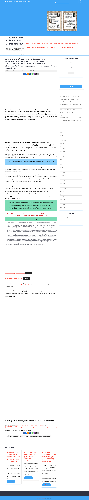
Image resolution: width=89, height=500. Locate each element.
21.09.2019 (9, 70)
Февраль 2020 (63, 188)
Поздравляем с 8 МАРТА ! (66, 115)
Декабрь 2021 (63, 146)
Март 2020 (62, 186)
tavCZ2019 (17, 70)
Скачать (29, 273)
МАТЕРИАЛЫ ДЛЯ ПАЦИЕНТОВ (53, 47)
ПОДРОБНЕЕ (11, 481)
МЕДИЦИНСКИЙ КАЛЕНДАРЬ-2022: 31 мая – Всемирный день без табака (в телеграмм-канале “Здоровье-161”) (70, 99)
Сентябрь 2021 (63, 154)
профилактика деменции (35, 436)
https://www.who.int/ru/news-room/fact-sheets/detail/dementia (30, 425)
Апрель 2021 (63, 167)
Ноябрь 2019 (63, 196)
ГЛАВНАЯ (28, 43)
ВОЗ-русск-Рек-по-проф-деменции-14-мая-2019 (15, 273)
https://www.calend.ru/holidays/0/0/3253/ (37, 429)
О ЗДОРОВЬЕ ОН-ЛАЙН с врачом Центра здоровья (14, 40)
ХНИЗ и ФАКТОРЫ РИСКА (47, 43)
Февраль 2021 (63, 170)
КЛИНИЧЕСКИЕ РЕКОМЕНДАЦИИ (72, 43)
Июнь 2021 (62, 162)
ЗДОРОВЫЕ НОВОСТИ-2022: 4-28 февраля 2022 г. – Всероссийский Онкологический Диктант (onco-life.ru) (49, 458)
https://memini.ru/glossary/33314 (13, 426)
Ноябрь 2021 (63, 148)
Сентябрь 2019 (63, 202)
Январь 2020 (63, 191)
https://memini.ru (26, 284)
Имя (71, 62)
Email (71, 67)
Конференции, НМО (41, 47)
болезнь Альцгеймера (13, 436)
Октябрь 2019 (63, 199)
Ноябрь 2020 (63, 178)
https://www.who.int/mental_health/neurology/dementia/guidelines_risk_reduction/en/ (25, 427)
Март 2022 (62, 138)
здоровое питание (24, 436)
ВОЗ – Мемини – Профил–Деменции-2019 (13, 278)
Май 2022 (62, 132)
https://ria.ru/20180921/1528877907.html (17, 429)
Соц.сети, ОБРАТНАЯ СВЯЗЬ (67, 47)
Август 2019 (62, 204)
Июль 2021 (62, 159)
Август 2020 (62, 183)
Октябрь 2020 (63, 180)
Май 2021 (62, 164)
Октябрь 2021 (63, 151)
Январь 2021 (63, 172)
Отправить (71, 72)
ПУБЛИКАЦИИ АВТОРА (59, 43)
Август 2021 (62, 156)
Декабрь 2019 (63, 194)
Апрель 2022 (63, 135)
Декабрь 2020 (63, 175)
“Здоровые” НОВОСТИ (31, 47)
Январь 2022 (63, 143)
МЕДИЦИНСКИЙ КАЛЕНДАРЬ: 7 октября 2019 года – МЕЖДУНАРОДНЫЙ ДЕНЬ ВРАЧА (13, 457)
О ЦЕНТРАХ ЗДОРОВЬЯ (36, 43)
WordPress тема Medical (39, 498)
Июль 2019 (62, 207)
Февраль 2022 (63, 140)
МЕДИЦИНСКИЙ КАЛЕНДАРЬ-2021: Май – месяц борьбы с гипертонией (31, 456)
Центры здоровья (46, 436)
